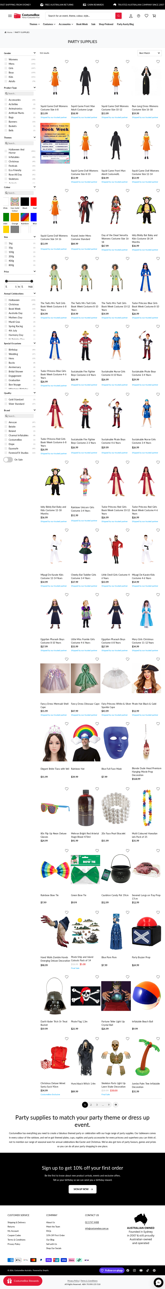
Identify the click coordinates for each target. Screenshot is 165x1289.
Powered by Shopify (41, 1270)
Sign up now (81, 1189)
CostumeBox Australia (22, 1270)
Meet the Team (53, 1226)
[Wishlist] (146, 16)
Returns (11, 1226)
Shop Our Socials (53, 1248)
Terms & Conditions (16, 1239)
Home (9, 32)
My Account (13, 1231)
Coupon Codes (14, 1235)
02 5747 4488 (92, 1222)
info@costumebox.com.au (96, 1228)
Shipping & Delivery (17, 1222)
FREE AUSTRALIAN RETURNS (40, 5)
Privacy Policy (14, 1244)
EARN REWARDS (76, 5)
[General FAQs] (138, 16)
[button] (10, 16)
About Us (50, 1222)
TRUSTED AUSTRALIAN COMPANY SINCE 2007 (122, 5)
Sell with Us (51, 1244)
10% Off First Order (55, 1235)
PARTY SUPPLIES (22, 32)
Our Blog (50, 1239)
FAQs (48, 1231)
